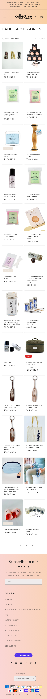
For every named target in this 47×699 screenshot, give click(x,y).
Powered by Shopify (34, 695)
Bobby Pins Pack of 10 (11, 73)
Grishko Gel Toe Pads (12, 529)
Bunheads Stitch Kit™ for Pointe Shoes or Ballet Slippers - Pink (12, 322)
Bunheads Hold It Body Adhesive (10, 195)
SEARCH (8, 599)
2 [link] (20, 545)
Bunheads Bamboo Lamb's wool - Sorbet (34, 113)
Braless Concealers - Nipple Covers (34, 73)
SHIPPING (9, 605)
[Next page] (38, 545)
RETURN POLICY (12, 625)
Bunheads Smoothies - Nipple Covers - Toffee (34, 236)
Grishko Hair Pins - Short (33, 530)
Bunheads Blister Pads (10, 155)
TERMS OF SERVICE (13, 641)
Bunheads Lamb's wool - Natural (33, 195)
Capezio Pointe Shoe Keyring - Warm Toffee (12, 447)
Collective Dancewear (19, 695)
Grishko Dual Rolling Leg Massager (34, 488)
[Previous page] (8, 545)
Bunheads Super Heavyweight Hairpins (32, 322)
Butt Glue (7, 362)
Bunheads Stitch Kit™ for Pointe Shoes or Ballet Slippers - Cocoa (34, 279)
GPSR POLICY (10, 636)
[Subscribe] (39, 582)
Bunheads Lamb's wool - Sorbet (10, 235)
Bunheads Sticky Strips (10, 277)
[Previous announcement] (4, 4)
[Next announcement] (42, 4)
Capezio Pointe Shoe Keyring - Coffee (12, 406)
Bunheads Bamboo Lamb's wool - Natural (11, 114)
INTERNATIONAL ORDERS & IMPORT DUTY (23, 610)
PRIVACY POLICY (12, 630)
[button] (4, 16)
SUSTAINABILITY (12, 620)
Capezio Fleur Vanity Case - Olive (34, 363)
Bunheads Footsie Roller (33, 155)
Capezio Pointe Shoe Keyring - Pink (34, 406)
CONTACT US (10, 646)
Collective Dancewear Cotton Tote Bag (34, 446)
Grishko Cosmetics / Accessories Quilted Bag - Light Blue (11, 489)
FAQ (6, 615)
